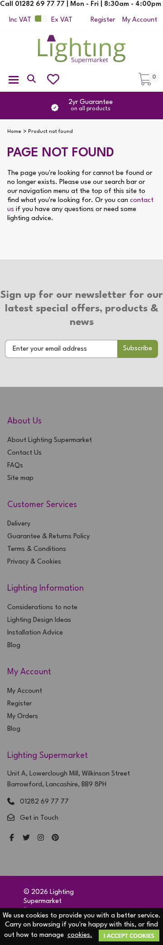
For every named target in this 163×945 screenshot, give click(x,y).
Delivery (18, 524)
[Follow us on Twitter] (26, 838)
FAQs (15, 465)
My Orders (22, 716)
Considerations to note (42, 607)
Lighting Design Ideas (39, 620)
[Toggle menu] (14, 79)
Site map (20, 478)
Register (103, 20)
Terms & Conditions (36, 549)
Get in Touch (39, 818)
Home (14, 131)
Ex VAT (61, 20)
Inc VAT (20, 20)
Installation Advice (35, 633)
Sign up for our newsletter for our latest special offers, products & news (81, 308)
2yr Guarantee (90, 105)
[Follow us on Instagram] (40, 838)
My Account (139, 20)
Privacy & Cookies (34, 562)
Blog (13, 645)
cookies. (79, 935)
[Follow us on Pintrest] (55, 838)
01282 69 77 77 (44, 802)
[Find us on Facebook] (11, 838)
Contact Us (24, 453)
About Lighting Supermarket (49, 440)
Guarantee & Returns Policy (48, 536)
